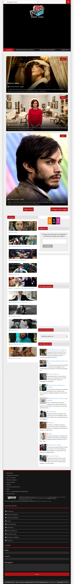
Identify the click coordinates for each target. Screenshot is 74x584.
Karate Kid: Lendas (55, 445)
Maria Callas (13, 83)
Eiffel (50, 434)
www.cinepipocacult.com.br (25, 499)
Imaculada (14, 232)
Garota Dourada (16, 358)
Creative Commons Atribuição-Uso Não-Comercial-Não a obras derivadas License (42, 497)
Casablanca (52, 412)
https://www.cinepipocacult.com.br (43, 501)
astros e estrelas (12, 514)
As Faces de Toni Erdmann (19, 302)
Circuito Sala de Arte (13, 487)
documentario (11, 524)
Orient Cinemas (12, 480)
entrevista (10, 527)
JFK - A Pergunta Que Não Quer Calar (22, 288)
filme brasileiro (12, 531)
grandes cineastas (13, 537)
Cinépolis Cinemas (12, 475)
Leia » (63, 59)
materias (10, 540)
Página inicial (28, 209)
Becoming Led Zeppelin (35, 50)
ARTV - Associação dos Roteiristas (17, 491)
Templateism (52, 582)
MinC (8, 489)
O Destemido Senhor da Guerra (21, 246)
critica (9, 521)
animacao (10, 511)
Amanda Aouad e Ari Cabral (41, 497)
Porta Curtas (11, 494)
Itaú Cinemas (11, 482)
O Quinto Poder (54, 456)
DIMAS (9, 484)
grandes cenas (11, 534)
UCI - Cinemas (11, 478)
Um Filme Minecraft (17, 344)
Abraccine (10, 473)
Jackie (10, 121)
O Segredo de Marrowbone (57, 350)
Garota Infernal (54, 374)
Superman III (53, 50)
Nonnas (51, 423)
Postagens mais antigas (59, 209)
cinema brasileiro (12, 518)
